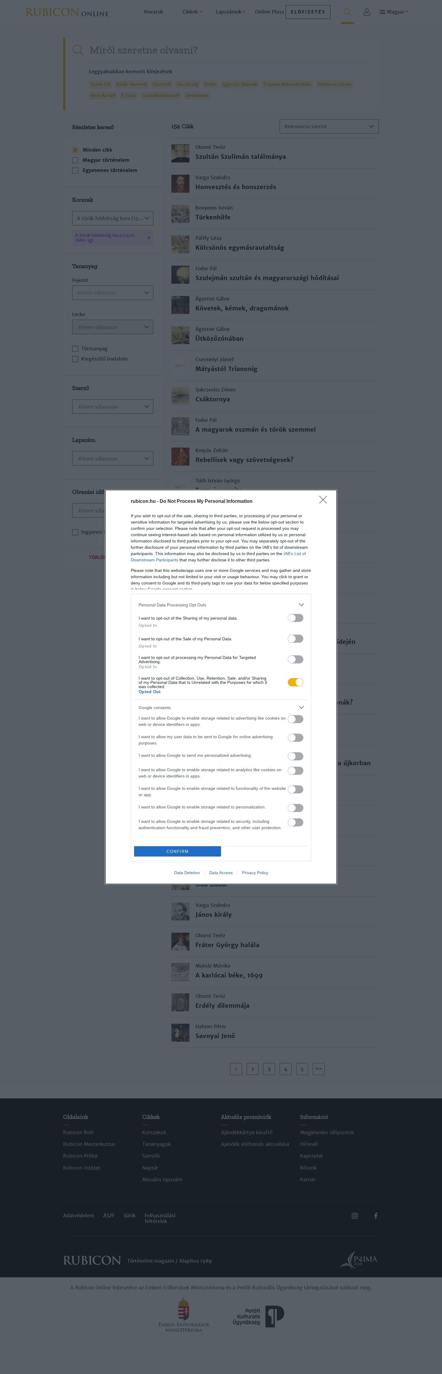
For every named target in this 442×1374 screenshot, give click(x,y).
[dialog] (221, 687)
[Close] (325, 501)
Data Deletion (187, 872)
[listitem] (221, 605)
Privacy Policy (255, 872)
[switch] (295, 618)
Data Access (221, 872)
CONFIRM (178, 851)
